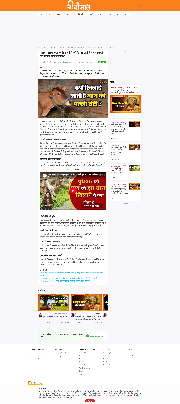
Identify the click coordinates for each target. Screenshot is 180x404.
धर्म (50, 14)
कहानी (127, 14)
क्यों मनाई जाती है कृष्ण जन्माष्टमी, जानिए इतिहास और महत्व (118, 169)
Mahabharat (107, 356)
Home (40, 48)
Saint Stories (115, 159)
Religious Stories (84, 368)
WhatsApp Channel (96, 336)
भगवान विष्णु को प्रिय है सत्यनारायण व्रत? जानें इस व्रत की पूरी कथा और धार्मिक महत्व (124, 90)
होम (42, 14)
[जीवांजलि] (78, 5)
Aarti (80, 374)
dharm (46, 48)
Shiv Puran (106, 362)
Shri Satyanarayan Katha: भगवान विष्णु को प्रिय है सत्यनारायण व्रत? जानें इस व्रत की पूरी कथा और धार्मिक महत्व (88, 316)
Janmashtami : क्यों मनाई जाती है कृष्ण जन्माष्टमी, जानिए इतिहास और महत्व (55, 316)
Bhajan (81, 371)
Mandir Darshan (84, 365)
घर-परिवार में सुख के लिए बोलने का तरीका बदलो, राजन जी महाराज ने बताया (119, 149)
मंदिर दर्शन (81, 14)
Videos (129, 353)
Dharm (113, 177)
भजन (100, 14)
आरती (91, 14)
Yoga (32, 353)
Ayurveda (34, 356)
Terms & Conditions (127, 395)
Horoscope (58, 356)
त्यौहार (109, 14)
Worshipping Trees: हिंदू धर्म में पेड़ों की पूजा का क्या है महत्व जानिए (64, 281)
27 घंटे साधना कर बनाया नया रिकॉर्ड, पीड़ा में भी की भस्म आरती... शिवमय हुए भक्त (119, 189)
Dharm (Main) (83, 353)
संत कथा (69, 14)
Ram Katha (107, 359)
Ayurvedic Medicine (37, 359)
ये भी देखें (41, 290)
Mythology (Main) (109, 353)
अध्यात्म (59, 14)
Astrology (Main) (60, 353)
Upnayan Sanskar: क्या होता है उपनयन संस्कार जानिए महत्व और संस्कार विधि (68, 278)
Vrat (112, 115)
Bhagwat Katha (108, 365)
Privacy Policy (112, 395)
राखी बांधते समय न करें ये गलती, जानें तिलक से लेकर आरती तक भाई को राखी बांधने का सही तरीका (119, 128)
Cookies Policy (102, 395)
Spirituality (82, 356)
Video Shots (131, 356)
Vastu (56, 359)
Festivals (114, 138)
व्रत (118, 14)
